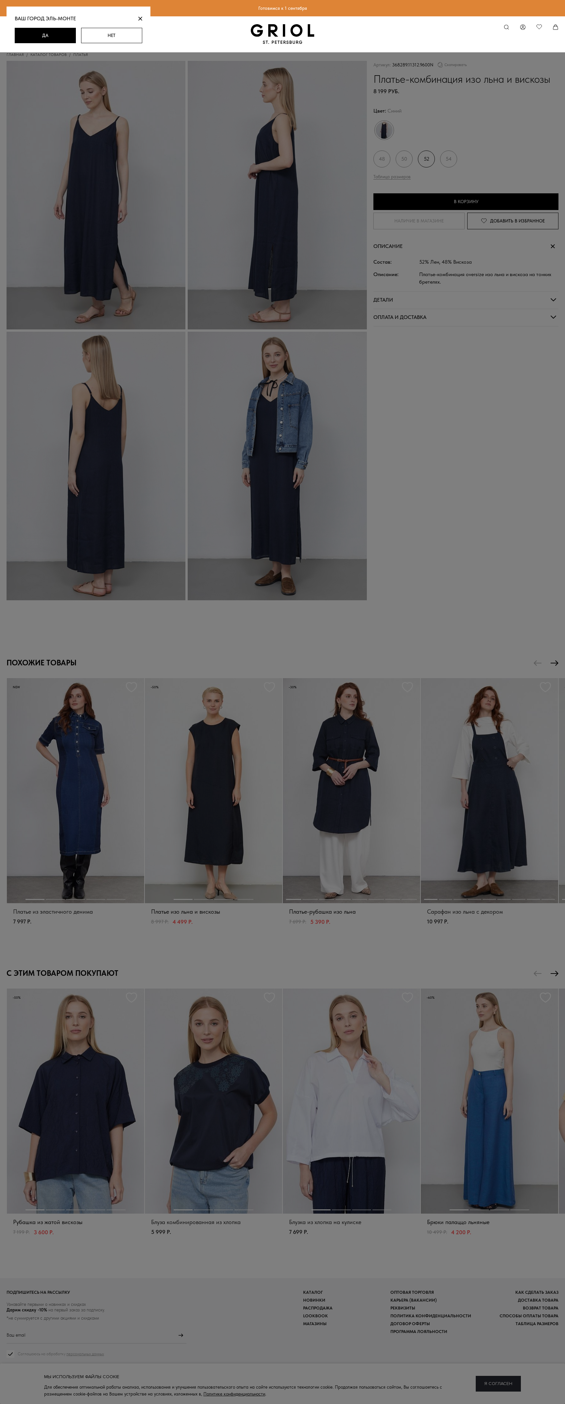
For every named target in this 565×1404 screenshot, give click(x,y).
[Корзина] (556, 27)
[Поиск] (507, 27)
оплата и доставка (399, 317)
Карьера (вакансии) (413, 1300)
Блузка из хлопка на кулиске (325, 1222)
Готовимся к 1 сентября (282, 8)
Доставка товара (538, 1300)
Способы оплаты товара (529, 1315)
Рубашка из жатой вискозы (47, 1222)
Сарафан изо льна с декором (465, 911)
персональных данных (85, 1353)
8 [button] (409, 899)
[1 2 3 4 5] (75, 790)
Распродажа (318, 1308)
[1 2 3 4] (213, 790)
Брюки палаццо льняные (458, 1222)
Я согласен (498, 1383)
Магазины (315, 1323)
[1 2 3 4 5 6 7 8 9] (489, 790)
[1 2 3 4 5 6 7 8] (351, 790)
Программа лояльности (418, 1331)
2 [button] (55, 899)
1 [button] (35, 899)
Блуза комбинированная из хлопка (196, 1222)
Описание (388, 246)
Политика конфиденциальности (430, 1315)
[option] (75, 808)
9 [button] (548, 899)
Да (45, 35)
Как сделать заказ (536, 1292)
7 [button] (393, 899)
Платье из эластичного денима (53, 911)
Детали (383, 300)
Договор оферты (410, 1323)
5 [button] (116, 899)
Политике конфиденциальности (234, 1393)
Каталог (313, 1292)
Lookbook (315, 1315)
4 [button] (95, 899)
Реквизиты (402, 1308)
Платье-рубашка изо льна (322, 911)
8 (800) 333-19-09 (282, 1386)
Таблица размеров (392, 176)
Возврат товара (540, 1308)
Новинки (314, 1300)
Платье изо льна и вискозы (185, 911)
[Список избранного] (539, 27)
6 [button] (376, 899)
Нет (111, 35)
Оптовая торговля (412, 1292)
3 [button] (75, 899)
